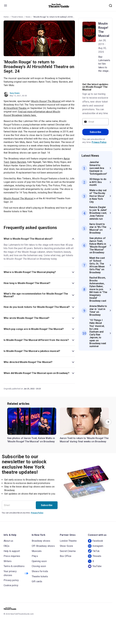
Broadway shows (41, 540)
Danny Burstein (18, 162)
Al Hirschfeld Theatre (15, 108)
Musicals (37, 551)
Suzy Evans (15, 93)
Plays (35, 556)
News (28, 17)
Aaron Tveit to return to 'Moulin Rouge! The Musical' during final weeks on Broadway (84, 440)
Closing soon (39, 566)
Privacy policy (11, 580)
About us (8, 540)
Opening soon (39, 561)
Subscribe (95, 132)
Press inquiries (12, 556)
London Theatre (68, 540)
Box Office (65, 556)
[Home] (58, 5)
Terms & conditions (14, 566)
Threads (96, 556)
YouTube (97, 566)
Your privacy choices (10, 573)
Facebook (97, 540)
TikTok (96, 551)
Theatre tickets (40, 576)
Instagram (97, 546)
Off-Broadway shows (43, 546)
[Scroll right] (108, 421)
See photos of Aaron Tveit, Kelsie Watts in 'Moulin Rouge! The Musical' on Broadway (31, 440)
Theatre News (17, 17)
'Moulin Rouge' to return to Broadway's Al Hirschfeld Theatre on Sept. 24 (65, 17)
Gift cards (37, 581)
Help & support (12, 551)
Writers (7, 561)
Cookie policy (11, 585)
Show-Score (66, 546)
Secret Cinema (68, 551)
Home (6, 17)
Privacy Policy (99, 142)
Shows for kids (40, 571)
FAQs (7, 546)
